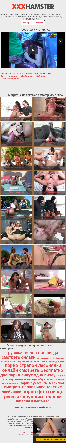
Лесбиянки (27, 76)
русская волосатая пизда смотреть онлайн (30, 354)
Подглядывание (10, 78)
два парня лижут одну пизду (27, 375)
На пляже (12, 76)
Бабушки (40, 76)
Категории (27, 23)
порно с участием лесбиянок (42, 383)
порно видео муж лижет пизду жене (40, 361)
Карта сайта (29, 432)
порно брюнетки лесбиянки (32, 400)
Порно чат (39, 23)
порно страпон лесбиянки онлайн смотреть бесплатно (32, 368)
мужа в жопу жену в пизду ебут (34, 377)
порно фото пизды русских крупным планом (34, 394)
